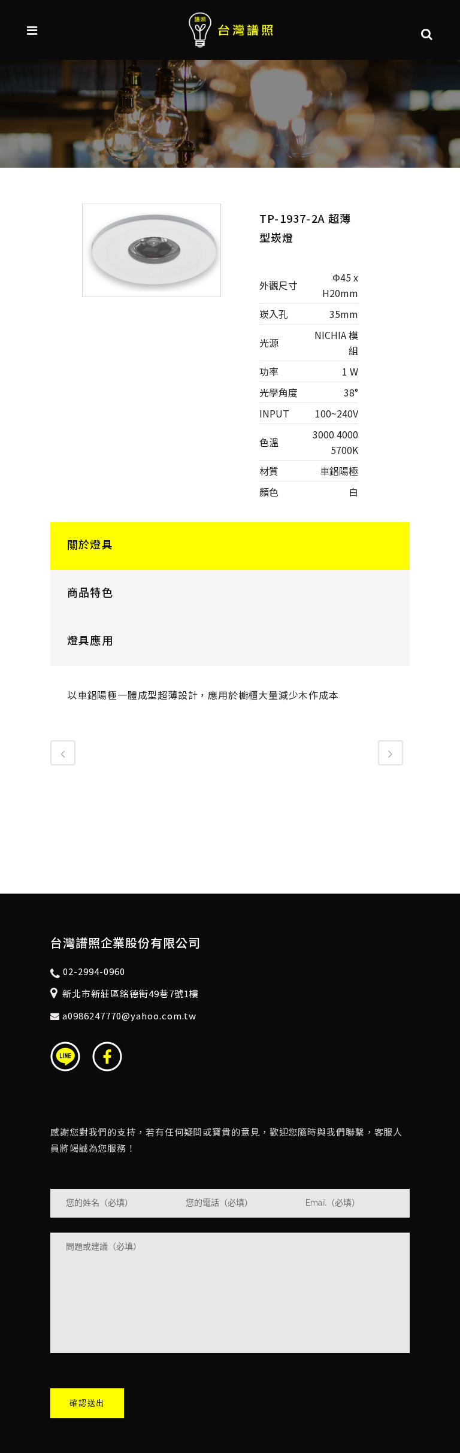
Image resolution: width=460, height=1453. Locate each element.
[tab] (230, 546)
